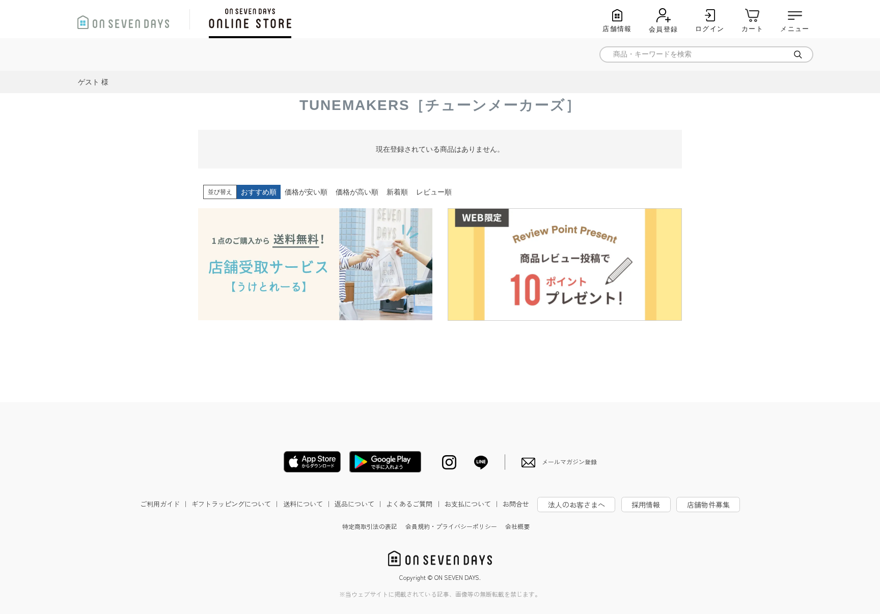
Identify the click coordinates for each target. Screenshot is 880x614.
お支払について (472, 504)
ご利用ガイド (164, 504)
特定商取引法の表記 (369, 526)
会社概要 (517, 526)
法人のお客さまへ (576, 504)
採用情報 (645, 504)
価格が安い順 (306, 192)
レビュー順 (434, 192)
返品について (359, 504)
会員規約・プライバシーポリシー (451, 526)
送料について (307, 504)
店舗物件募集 (708, 504)
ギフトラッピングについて (235, 504)
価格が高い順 (357, 192)
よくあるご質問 (414, 504)
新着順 (397, 192)
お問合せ (516, 504)
